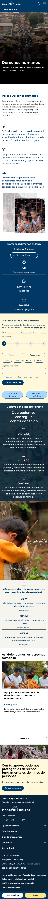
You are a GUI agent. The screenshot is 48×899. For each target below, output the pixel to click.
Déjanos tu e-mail (10, 366)
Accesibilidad (29, 875)
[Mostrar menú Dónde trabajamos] (45, 837)
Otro (39, 361)
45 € (7, 361)
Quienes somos (10, 825)
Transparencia (27, 883)
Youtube (18, 819)
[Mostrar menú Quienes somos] (45, 825)
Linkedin (23, 819)
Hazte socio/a (13, 895)
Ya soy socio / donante (12, 394)
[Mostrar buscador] (38, 3)
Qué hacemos (10, 9)
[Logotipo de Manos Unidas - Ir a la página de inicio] (12, 4)
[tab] (23, 738)
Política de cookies (11, 883)
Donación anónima (36, 394)
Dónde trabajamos (12, 837)
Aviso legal (7, 879)
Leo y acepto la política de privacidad (23, 377)
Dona (35, 895)
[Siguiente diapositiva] (44, 575)
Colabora (7, 842)
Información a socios (11, 875)
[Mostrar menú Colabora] (45, 842)
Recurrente (35, 355)
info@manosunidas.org (12, 860)
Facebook (2, 820)
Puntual (12, 355)
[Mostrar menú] (43, 3)
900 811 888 (7, 868)
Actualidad (8, 848)
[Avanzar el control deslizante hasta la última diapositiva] (37, 575)
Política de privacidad (24, 879)
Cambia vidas (12, 382)
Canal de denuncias (11, 887)
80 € (17, 361)
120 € (28, 361)
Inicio (4, 798)
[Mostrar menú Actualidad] (45, 848)
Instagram (12, 819)
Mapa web (41, 875)
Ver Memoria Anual (23, 255)
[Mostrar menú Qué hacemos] (45, 831)
